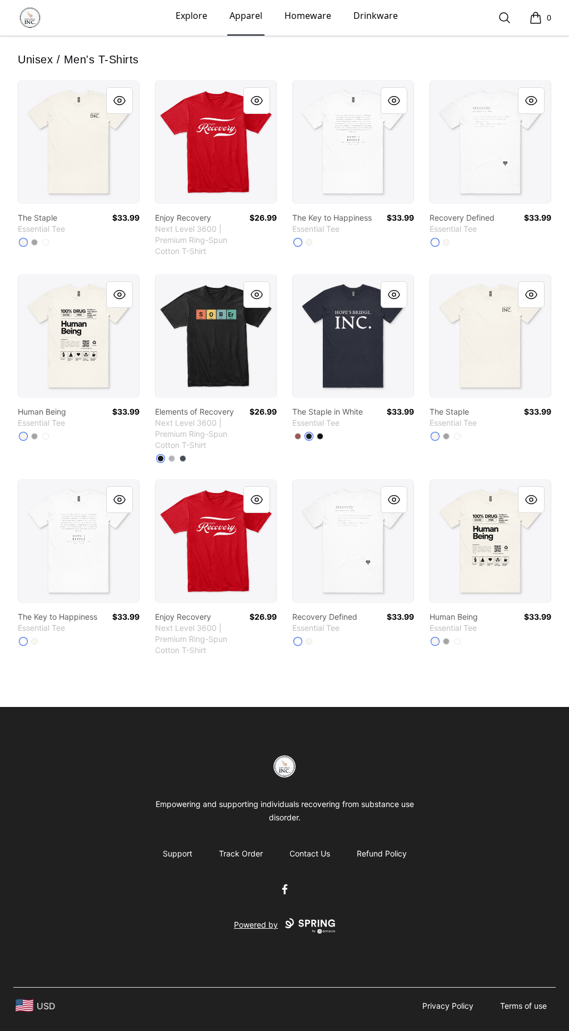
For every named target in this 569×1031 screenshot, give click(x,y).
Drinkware (375, 15)
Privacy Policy (447, 1005)
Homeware (307, 15)
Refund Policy (382, 853)
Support (177, 853)
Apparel (245, 15)
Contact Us (310, 853)
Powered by (256, 924)
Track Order (241, 853)
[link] (78, 142)
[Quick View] (119, 100)
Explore (191, 15)
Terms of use (523, 1005)
